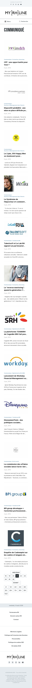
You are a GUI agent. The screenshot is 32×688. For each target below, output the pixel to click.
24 (6, 579)
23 (25, 576)
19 (9, 576)
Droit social (15, 461)
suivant (16, 582)
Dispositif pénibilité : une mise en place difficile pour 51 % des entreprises (15, 109)
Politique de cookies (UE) (16, 642)
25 (9, 579)
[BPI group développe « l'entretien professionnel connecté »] (16, 494)
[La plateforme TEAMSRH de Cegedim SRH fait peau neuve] (16, 317)
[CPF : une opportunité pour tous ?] (16, 48)
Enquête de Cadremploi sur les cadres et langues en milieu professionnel (16, 553)
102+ (6, 594)
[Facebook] (9, 662)
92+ (25, 590)
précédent (16, 572)
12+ (11, 587)
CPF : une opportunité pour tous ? (16, 63)
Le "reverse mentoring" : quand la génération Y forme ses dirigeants (14, 289)
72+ (15, 590)
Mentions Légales (16, 631)
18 (5, 576)
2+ (6, 587)
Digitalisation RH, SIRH (18, 329)
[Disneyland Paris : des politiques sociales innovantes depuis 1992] (16, 406)
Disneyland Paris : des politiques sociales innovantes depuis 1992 (14, 421)
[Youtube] (21, 4)
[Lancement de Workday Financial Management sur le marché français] (16, 362)
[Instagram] (15, 4)
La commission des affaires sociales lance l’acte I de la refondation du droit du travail (16, 465)
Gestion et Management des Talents (14, 105)
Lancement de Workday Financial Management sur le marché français (15, 377)
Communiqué (8, 59)
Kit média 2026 (16, 646)
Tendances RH (16, 240)
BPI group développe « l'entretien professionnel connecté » (14, 509)
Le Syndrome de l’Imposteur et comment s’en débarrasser (14, 200)
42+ (25, 587)
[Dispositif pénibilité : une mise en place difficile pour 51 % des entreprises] (16, 92)
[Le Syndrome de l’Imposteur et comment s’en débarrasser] (16, 184)
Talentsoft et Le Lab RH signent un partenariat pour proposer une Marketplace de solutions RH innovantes (15, 244)
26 (13, 579)
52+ (6, 590)
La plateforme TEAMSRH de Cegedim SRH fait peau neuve (15, 333)
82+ (20, 590)
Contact (16, 619)
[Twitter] (13, 4)
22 (21, 576)
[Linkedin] (18, 4)
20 (13, 576)
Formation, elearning (18, 59)
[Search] (23, 21)
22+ (15, 587)
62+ (11, 590)
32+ (20, 587)
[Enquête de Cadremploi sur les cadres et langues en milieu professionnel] (16, 538)
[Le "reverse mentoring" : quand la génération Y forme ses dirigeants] (16, 273)
